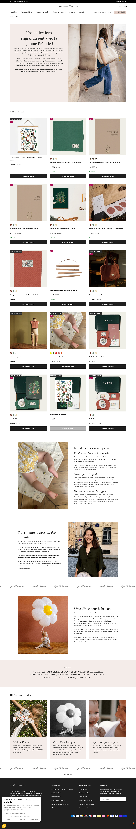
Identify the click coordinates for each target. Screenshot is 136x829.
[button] (125, 7)
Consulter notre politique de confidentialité (14, 813)
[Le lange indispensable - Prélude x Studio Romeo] (68, 136)
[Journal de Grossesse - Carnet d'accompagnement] (107, 136)
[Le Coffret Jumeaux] (107, 393)
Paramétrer (21, 819)
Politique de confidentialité (60, 804)
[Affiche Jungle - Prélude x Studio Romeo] (68, 202)
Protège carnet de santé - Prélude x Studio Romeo (26, 295)
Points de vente (84, 808)
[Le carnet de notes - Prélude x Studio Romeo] (28, 202)
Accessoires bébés (26, 12)
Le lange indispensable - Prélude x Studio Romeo (65, 162)
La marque (72, 12)
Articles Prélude (56, 793)
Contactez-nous (56, 797)
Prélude (16, 16)
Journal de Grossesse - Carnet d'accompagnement (105, 162)
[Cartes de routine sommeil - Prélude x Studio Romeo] (107, 202)
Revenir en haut (68, 774)
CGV (52, 808)
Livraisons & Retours (58, 800)
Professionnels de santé (86, 804)
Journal (81, 12)
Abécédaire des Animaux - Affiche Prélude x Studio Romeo (26, 159)
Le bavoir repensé (15, 357)
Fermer (8, 819)
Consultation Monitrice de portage (62, 789)
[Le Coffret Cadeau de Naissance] (107, 330)
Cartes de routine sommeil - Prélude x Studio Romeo (106, 228)
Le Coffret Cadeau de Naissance (99, 357)
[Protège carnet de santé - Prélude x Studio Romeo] (28, 268)
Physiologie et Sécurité (86, 800)
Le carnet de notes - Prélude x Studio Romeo (24, 228)
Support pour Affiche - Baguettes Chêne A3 (63, 290)
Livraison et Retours (100, 12)
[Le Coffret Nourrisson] (28, 393)
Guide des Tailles (84, 793)
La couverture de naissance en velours (62, 357)
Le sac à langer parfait (96, 295)
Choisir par (13, 112)
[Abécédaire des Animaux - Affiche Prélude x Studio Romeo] (28, 136)
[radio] (51, 158)
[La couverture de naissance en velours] (68, 330)
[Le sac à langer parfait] (107, 268)
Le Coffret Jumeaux (95, 419)
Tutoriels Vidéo (83, 797)
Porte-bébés (13, 12)
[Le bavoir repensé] (28, 330)
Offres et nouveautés (42, 12)
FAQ (109, 12)
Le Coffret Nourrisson (16, 419)
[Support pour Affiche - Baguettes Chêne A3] (68, 268)
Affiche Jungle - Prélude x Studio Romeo (62, 228)
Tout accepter (34, 819)
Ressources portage (58, 12)
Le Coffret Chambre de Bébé (58, 414)
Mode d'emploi (83, 789)
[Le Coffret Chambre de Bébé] (68, 393)
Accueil (11, 16)
